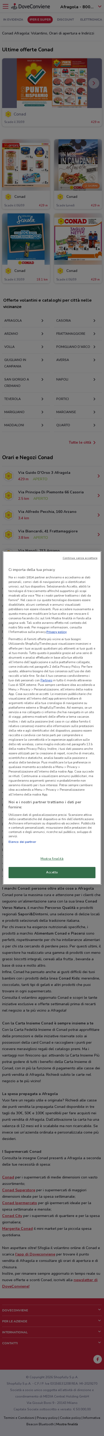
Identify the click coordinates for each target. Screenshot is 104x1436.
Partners (46, 680)
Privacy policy (56, 632)
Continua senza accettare (80, 558)
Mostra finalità (52, 859)
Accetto (52, 872)
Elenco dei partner (22, 842)
